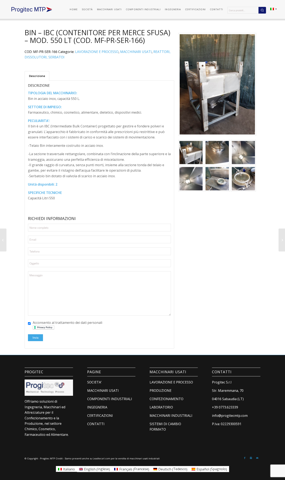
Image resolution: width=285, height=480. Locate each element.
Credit (59, 458)
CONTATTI (96, 424)
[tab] (37, 76)
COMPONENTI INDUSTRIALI (109, 399)
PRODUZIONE (161, 390)
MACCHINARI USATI (136, 51)
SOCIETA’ (94, 382)
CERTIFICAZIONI (100, 415)
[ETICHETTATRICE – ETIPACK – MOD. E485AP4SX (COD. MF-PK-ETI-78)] (3, 240)
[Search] (262, 10)
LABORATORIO (161, 407)
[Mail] (257, 458)
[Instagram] (251, 458)
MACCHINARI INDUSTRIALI (171, 415)
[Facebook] (245, 458)
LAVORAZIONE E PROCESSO (97, 51)
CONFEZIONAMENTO (166, 399)
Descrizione (37, 76)
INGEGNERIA (97, 407)
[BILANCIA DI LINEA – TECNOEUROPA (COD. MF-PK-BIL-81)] (282, 240)
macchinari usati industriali (145, 458)
